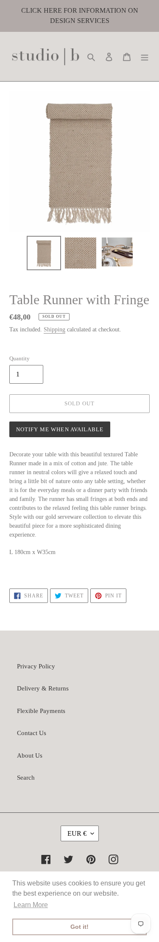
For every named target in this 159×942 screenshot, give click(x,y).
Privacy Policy (36, 666)
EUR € (76, 833)
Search (26, 777)
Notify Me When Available (59, 429)
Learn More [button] (31, 904)
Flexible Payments (41, 710)
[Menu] (144, 57)
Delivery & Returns (43, 688)
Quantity (19, 358)
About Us (29, 755)
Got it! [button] (79, 926)
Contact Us (31, 733)
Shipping (54, 329)
